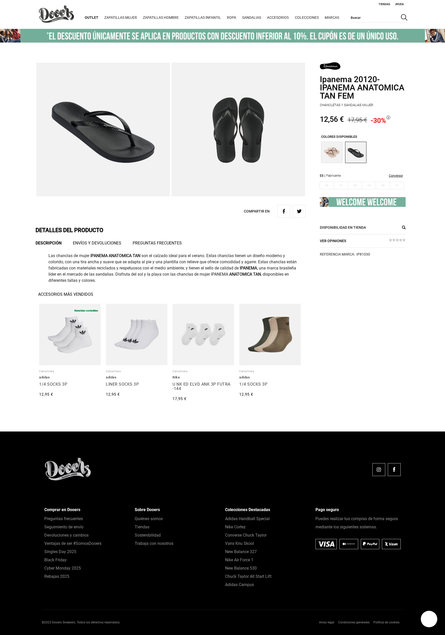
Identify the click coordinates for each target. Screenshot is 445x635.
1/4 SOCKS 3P (53, 384)
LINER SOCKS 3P (122, 384)
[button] (429, 619)
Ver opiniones (333, 241)
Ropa (231, 17)
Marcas (332, 17)
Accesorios (278, 17)
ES (321, 175)
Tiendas (384, 4)
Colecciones (307, 17)
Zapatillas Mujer (120, 17)
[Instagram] (378, 469)
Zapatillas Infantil (203, 17)
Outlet (91, 17)
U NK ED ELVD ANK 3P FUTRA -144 (201, 386)
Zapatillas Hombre (161, 17)
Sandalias (251, 17)
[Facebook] (394, 469)
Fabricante (333, 175)
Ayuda (399, 4)
